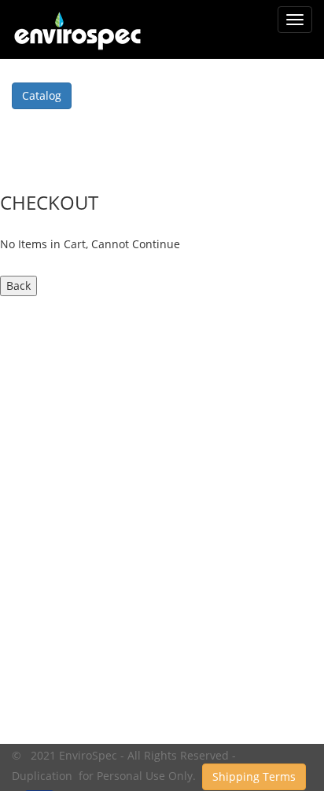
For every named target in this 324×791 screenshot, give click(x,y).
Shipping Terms (254, 776)
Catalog (41, 95)
